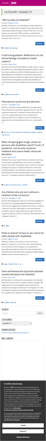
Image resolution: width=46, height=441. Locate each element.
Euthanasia (13, 302)
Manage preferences (23, 437)
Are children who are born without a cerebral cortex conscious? (20, 194)
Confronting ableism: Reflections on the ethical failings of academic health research (22, 58)
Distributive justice (15, 185)
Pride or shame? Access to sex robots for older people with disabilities (23, 235)
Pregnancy (39, 132)
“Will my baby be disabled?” (16, 19)
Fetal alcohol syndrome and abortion (21, 101)
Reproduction (6, 135)
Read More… (39, 43)
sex (21, 264)
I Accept (22, 425)
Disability (6, 48)
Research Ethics (14, 94)
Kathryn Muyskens (22, 333)
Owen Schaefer (7, 333)
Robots (16, 264)
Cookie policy (17, 408)
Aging (5, 264)
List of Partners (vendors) (12, 420)
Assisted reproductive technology (20, 132)
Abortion (6, 132)
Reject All (23, 431)
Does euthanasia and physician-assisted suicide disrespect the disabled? (22, 273)
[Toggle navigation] (41, 3)
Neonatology (14, 48)
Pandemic (24, 185)
